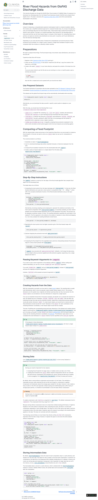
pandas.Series (56, 312)
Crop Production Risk (8, 46)
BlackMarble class (8, 42)
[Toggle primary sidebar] (23, 1)
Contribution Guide (8, 60)
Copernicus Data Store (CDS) (51, 16)
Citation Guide (7, 63)
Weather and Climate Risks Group (11, 17)
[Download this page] (70, 2)
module (9, 38)
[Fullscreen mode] (73, 1)
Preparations (83, 6)
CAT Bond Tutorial (8, 40)
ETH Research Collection (64, 88)
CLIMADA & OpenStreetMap (10, 44)
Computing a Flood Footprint (87, 8)
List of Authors (7, 58)
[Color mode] (75, 1)
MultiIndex (51, 314)
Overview (83, 4)
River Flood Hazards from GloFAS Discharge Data (11, 24)
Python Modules (7, 30)
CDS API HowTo (37, 62)
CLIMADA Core (7, 15)
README (6, 54)
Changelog (6, 56)
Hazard (5, 36)
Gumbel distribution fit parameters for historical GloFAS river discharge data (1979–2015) (52, 90)
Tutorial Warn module (8, 48)
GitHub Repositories (8, 13)
